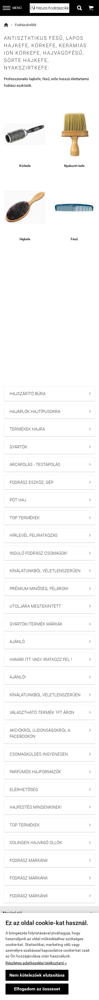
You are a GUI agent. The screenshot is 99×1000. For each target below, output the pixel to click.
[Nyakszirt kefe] (74, 134)
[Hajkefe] (25, 207)
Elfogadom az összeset (37, 988)
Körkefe (25, 166)
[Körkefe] (25, 134)
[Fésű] (74, 207)
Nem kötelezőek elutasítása (37, 975)
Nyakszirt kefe (74, 166)
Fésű (74, 239)
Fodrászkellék (26, 25)
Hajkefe (25, 239)
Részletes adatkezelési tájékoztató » (36, 963)
